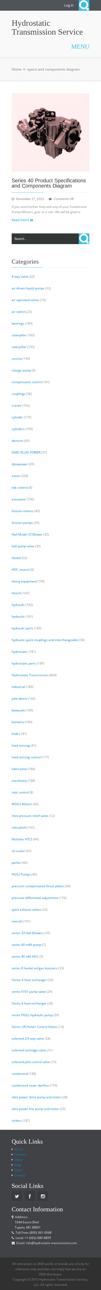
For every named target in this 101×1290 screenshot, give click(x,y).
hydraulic (18, 605)
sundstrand (20, 1073)
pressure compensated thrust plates (38, 886)
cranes (16, 405)
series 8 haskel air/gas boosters (34, 968)
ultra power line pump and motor (35, 1109)
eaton (16, 476)
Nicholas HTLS (22, 839)
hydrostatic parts (24, 663)
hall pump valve (23, 546)
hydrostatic (20, 651)
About (18, 1159)
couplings (18, 394)
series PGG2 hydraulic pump (32, 1015)
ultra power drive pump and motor (36, 1097)
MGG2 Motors (22, 804)
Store (18, 1170)
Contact (19, 1175)
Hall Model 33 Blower (27, 534)
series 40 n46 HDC (25, 956)
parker (16, 862)
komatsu (18, 722)
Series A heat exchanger (29, 980)
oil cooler (18, 851)
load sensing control (26, 757)
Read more (20, 220)
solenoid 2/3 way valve (28, 1038)
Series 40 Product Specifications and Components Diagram (49, 183)
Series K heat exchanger (29, 1003)
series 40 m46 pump (26, 944)
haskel (16, 558)
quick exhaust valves (26, 909)
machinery (19, 780)
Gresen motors (22, 511)
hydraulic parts (22, 628)
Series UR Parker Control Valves (34, 1027)
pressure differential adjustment (35, 898)
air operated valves (25, 300)
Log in (69, 5)
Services (20, 1154)
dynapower (20, 464)
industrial (18, 687)
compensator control (27, 382)
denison (17, 440)
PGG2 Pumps (21, 874)
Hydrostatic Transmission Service (47, 27)
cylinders (18, 429)
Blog (17, 1165)
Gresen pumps (22, 522)
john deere (19, 698)
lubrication (19, 769)
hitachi (16, 593)
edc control (20, 487)
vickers (17, 1120)
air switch (18, 311)
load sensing (21, 745)
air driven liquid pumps (28, 288)
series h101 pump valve (29, 991)
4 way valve (20, 276)
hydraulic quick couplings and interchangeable (45, 640)
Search (84, 5)
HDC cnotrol (20, 569)
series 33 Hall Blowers (28, 933)
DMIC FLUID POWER (26, 452)
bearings (18, 323)
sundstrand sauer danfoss (30, 1085)
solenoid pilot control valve (31, 1062)
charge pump (21, 370)
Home (16, 69)
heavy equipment (24, 581)
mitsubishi (19, 827)
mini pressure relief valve (30, 816)
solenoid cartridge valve (29, 1050)
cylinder (17, 417)
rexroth (17, 921)
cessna (17, 358)
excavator (19, 499)
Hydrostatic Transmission (30, 675)
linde (15, 733)
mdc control (20, 792)
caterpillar (19, 335)
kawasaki (18, 710)
